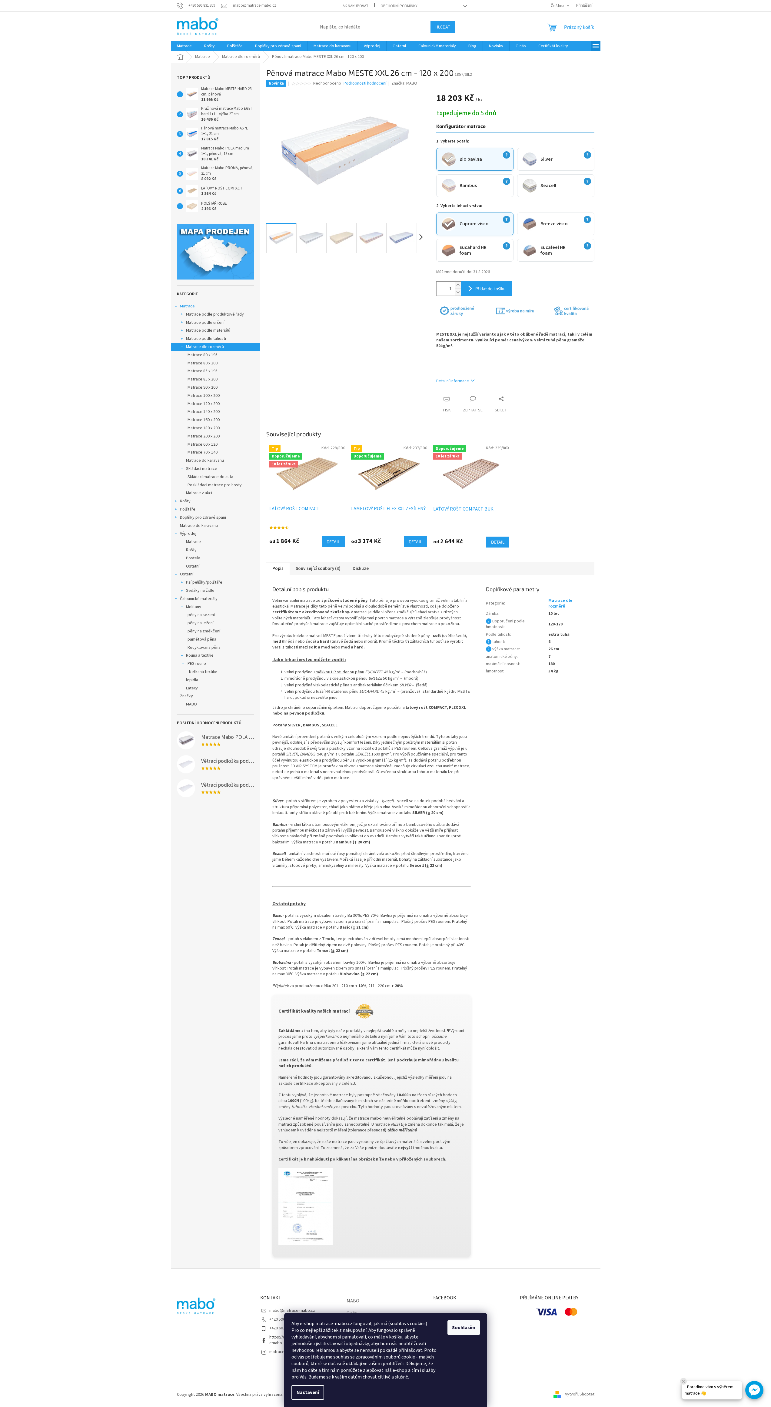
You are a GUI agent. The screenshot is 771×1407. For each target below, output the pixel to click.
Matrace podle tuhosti (206, 339)
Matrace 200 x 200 (204, 436)
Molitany (193, 607)
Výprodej (188, 534)
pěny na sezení (201, 615)
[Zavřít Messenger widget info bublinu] (683, 1381)
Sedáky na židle (200, 591)
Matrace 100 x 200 (204, 396)
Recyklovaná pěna (204, 648)
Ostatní (192, 566)
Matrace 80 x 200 (203, 363)
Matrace (187, 306)
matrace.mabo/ (283, 1352)
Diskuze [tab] (361, 568)
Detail (333, 541)
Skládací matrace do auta (210, 477)
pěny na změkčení (204, 631)
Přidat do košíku (490, 288)
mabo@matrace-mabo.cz (292, 1311)
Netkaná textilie (203, 672)
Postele (193, 558)
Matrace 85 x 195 (203, 371)
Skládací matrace (201, 469)
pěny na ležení (201, 623)
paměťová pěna (202, 639)
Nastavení (308, 1392)
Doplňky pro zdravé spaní (203, 517)
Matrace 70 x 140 (203, 452)
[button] (754, 1390)
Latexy (192, 688)
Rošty (185, 501)
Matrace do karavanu (205, 460)
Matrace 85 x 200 (203, 379)
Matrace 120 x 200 (204, 404)
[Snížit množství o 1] (458, 292)
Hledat (442, 26)
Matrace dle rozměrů (205, 347)
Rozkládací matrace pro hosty (215, 485)
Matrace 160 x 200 (204, 420)
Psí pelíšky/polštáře (204, 582)
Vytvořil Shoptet (579, 1395)
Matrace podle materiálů (208, 330)
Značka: (404, 83)
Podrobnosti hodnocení (365, 83)
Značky (186, 696)
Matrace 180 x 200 (204, 428)
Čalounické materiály (199, 599)
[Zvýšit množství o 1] (458, 285)
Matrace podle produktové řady (215, 314)
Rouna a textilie (200, 655)
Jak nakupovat (354, 6)
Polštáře (187, 509)
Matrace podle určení (205, 323)
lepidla (192, 680)
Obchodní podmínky (399, 6)
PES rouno (197, 664)
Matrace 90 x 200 (203, 387)
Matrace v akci (199, 493)
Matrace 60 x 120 (203, 444)
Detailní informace (452, 381)
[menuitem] (184, 46)
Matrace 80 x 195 (203, 355)
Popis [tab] (278, 568)
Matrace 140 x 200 (204, 412)
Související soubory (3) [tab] (318, 568)
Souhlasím (463, 1327)
